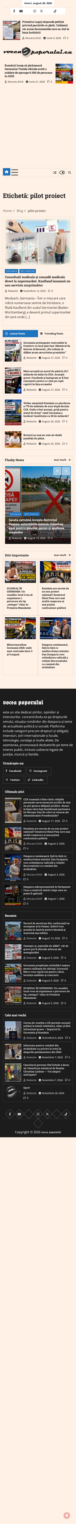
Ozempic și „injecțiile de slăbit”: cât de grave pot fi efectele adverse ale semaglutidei (45, 949)
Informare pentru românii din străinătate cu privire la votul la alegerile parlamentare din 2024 (42, 1048)
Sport (26, 1087)
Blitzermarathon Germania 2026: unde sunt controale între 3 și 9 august (19, 649)
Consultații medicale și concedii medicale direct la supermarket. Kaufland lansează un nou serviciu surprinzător (37, 281)
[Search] (69, 172)
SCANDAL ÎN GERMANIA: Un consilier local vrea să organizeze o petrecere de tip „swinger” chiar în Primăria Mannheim (20, 598)
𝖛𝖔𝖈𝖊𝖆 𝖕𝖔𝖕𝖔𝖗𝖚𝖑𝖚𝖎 (51, 1132)
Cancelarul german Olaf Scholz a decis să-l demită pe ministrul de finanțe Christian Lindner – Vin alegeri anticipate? (46, 1069)
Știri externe (27, 270)
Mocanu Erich (33, 38)
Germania (11, 270)
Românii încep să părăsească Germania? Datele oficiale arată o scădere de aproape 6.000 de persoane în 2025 (28, 71)
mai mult (60, 460)
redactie (13, 291)
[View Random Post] (54, 172)
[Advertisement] (38, 128)
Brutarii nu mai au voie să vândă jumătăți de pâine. (42, 436)
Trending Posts (53, 333)
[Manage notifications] (67, 1515)
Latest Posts (17, 333)
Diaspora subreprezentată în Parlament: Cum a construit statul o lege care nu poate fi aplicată (47, 890)
